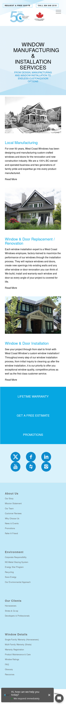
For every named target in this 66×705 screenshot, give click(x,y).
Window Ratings (12, 659)
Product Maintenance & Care (18, 654)
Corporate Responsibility (16, 557)
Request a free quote (17, 5)
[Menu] (57, 17)
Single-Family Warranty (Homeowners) (22, 639)
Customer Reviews (13, 513)
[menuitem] (17, 5)
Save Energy (10, 576)
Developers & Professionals (17, 615)
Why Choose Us (12, 518)
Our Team (9, 508)
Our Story (9, 498)
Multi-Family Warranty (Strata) (18, 644)
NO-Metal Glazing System (16, 562)
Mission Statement (13, 503)
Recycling (9, 572)
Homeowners (10, 605)
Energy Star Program (14, 566)
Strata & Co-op (11, 610)
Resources (9, 674)
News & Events (12, 523)
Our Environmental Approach (18, 582)
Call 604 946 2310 (47, 5)
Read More (11, 179)
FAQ (7, 664)
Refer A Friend (11, 533)
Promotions (10, 528)
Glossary (9, 669)
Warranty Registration (14, 649)
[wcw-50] (27, 17)
